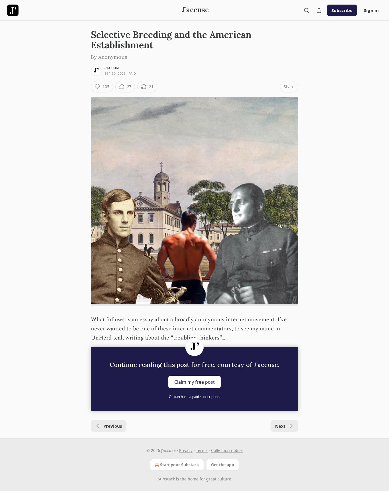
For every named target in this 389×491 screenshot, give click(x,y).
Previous (112, 426)
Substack (166, 479)
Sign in (371, 10)
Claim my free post (194, 382)
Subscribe (342, 10)
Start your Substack (179, 464)
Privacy (186, 450)
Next (280, 426)
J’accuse (112, 68)
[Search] (306, 10)
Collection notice (227, 450)
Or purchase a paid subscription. (194, 396)
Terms (202, 450)
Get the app (222, 464)
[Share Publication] (319, 10)
